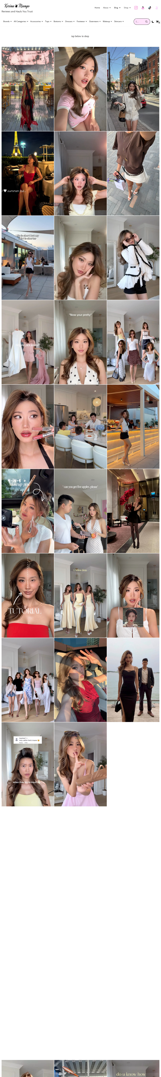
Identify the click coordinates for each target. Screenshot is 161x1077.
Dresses (68, 21)
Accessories (35, 21)
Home (97, 7)
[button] (110, 8)
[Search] (146, 21)
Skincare (118, 21)
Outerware (94, 21)
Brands (6, 21)
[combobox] (138, 21)
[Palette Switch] (153, 21)
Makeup (106, 21)
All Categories (20, 21)
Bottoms (57, 21)
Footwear (81, 21)
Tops (47, 21)
